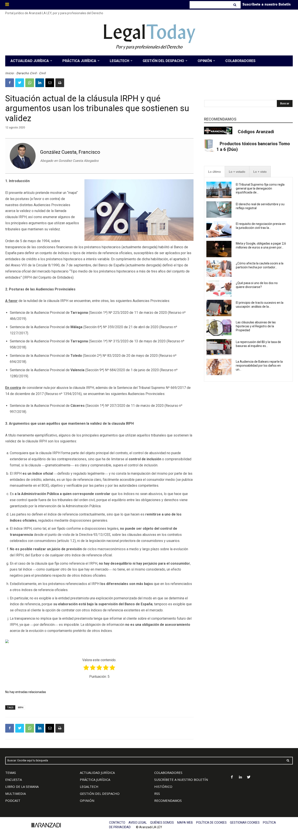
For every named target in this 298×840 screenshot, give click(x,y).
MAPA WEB (185, 822)
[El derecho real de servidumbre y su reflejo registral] (219, 209)
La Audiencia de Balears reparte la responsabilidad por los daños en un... (259, 365)
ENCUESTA (13, 779)
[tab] (214, 172)
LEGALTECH (89, 786)
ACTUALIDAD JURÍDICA (97, 772)
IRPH (20, 707)
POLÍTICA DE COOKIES (211, 822)
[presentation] (214, 172)
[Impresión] (59, 82)
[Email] (49, 82)
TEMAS (10, 772)
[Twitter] (19, 82)
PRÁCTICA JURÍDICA (95, 779)
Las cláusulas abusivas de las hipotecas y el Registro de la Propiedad (256, 326)
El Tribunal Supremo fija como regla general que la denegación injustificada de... (260, 188)
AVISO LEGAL (137, 822)
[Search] (235, 4)
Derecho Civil (26, 73)
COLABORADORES (168, 772)
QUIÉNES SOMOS (162, 822)
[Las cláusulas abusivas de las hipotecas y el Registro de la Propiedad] (219, 327)
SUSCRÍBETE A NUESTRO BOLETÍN (181, 779)
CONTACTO (117, 822)
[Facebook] (9, 82)
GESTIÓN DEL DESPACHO (100, 793)
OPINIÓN (87, 800)
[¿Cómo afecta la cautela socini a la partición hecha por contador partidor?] (219, 268)
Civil (42, 73)
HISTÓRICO (163, 786)
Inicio (9, 73)
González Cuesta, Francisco (70, 152)
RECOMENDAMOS (168, 800)
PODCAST (12, 800)
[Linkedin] (39, 82)
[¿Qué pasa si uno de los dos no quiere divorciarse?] (219, 288)
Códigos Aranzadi (256, 131)
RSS (157, 793)
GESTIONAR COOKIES (245, 822)
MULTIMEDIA (15, 793)
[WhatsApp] (29, 82)
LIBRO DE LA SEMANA (22, 786)
